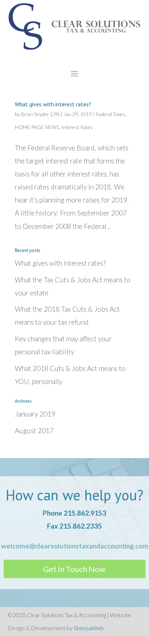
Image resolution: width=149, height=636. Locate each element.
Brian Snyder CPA (40, 114)
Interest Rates (77, 127)
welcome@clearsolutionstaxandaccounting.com (74, 546)
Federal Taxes (110, 114)
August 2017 (34, 430)
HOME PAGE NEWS (37, 127)
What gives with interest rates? (53, 104)
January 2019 (35, 414)
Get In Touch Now (74, 569)
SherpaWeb (89, 627)
